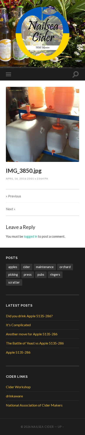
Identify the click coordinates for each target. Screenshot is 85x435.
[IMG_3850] (42, 124)
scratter (14, 282)
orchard (65, 267)
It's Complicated (18, 325)
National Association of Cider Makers (34, 405)
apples (12, 267)
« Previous (13, 196)
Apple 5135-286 (18, 352)
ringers (55, 274)
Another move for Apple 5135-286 (32, 334)
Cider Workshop (18, 387)
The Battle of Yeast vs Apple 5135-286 (35, 343)
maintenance (45, 267)
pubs (40, 274)
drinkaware (14, 396)
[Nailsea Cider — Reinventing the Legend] (42, 34)
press (28, 274)
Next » (10, 209)
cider (26, 267)
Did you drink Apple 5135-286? (29, 316)
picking (13, 274)
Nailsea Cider (42, 426)
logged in (30, 236)
